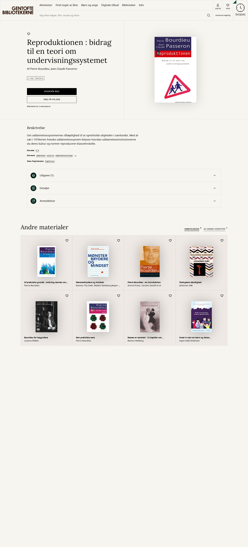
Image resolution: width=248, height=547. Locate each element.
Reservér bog (51, 91)
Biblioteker (128, 5)
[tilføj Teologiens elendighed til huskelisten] (222, 241)
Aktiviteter (45, 5)
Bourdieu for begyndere (36, 337)
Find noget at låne (67, 5)
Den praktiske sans (85, 337)
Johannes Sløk (186, 285)
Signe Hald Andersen (189, 341)
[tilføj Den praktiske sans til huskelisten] (118, 296)
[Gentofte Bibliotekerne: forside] (18, 10)
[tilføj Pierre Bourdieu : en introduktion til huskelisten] (170, 241)
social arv (50, 155)
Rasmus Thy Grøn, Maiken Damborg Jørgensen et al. (97, 285)
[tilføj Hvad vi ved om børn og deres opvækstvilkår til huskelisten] (222, 296)
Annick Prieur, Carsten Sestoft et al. (144, 285)
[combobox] (124, 15)
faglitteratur (50, 161)
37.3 (37, 150)
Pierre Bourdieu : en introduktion (144, 282)
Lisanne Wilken (31, 341)
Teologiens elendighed (190, 282)
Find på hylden (51, 99)
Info (141, 5)
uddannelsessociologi (64, 155)
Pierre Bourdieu (39, 69)
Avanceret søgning (222, 15)
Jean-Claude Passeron (64, 69)
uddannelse (40, 155)
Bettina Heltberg (136, 341)
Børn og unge (89, 5)
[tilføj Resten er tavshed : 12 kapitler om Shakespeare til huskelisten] (170, 296)
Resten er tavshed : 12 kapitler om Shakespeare (145, 338)
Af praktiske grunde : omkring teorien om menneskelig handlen (45, 282)
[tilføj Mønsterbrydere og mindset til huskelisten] (118, 241)
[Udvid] (75, 156)
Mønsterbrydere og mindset (90, 282)
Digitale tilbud (110, 5)
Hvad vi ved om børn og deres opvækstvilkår (194, 338)
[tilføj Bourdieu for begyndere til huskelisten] (67, 296)
